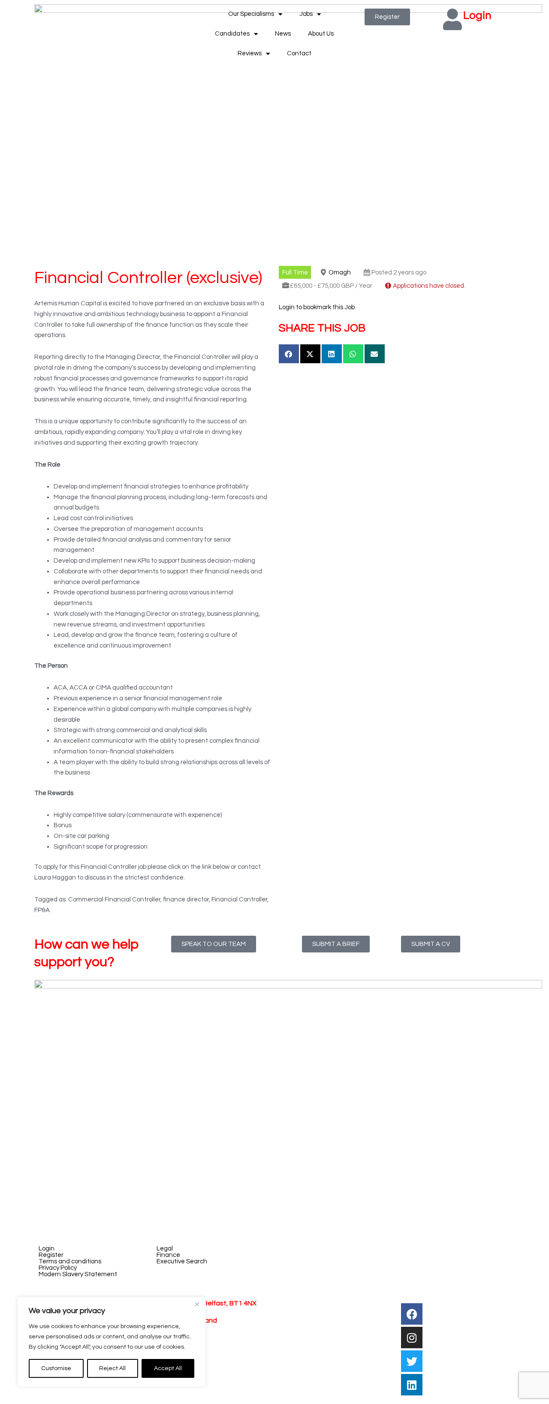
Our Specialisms (251, 14)
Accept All (168, 1368)
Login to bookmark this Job (317, 307)
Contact (299, 53)
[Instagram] (411, 1337)
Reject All (112, 1368)
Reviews (250, 53)
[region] (111, 1342)
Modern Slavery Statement (78, 1274)
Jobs (306, 14)
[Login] (452, 19)
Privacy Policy (58, 1268)
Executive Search (182, 1261)
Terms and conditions (70, 1261)
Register (51, 1255)
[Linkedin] (411, 1384)
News (283, 33)
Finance (168, 1255)
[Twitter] (411, 1361)
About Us (321, 33)
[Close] (197, 1304)
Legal (165, 1248)
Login (477, 15)
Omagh (340, 272)
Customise (56, 1368)
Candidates (232, 33)
